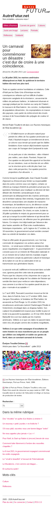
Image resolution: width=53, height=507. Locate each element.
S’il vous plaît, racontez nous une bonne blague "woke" (25, 428)
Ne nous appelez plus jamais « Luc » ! (18, 433)
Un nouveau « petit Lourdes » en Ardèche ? (21, 424)
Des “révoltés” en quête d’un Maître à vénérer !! (22, 419)
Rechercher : (8, 401)
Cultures (41, 25)
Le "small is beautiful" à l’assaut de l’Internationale (23, 459)
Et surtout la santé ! (11, 469)
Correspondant (33, 72)
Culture (6, 481)
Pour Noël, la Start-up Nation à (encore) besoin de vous (26, 438)
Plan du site (7, 502)
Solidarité (19, 35)
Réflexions (8, 35)
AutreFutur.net (16, 15)
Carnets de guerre (27, 25)
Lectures (24, 30)
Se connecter (19, 502)
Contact (30, 502)
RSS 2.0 (38, 502)
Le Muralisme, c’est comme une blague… (20, 464)
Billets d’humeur (10, 25)
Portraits (34, 30)
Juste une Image (11, 30)
